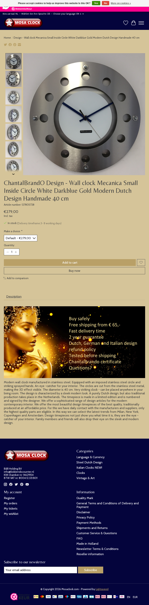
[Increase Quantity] (15, 251)
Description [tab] (14, 296)
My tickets (10, 508)
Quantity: (9, 245)
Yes (96, 3)
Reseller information (90, 554)
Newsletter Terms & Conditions (97, 549)
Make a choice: (13, 231)
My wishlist (11, 514)
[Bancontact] (54, 597)
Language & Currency (90, 457)
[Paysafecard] (109, 597)
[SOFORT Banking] (103, 597)
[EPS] (122, 597)
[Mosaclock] (24, 23)
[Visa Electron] (60, 597)
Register (9, 498)
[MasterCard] (42, 597)
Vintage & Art (85, 478)
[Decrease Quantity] (7, 251)
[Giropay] (115, 597)
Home (7, 37)
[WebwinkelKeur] (20, 599)
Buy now (74, 271)
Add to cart (69, 262)
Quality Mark (84, 498)
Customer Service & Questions (96, 533)
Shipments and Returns (92, 528)
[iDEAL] (36, 597)
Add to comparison (18, 278)
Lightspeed (102, 589)
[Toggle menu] (141, 23)
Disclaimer (83, 512)
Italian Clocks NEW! (89, 467)
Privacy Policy (85, 517)
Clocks (80, 473)
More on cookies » (121, 3)
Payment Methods (88, 523)
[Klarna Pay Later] (97, 597)
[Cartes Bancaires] (91, 597)
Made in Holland (87, 543)
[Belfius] (73, 597)
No (105, 3)
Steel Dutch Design (89, 462)
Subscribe (90, 570)
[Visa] (48, 597)
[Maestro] (66, 597)
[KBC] (85, 597)
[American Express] (79, 597)
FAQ (79, 538)
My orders (10, 503)
